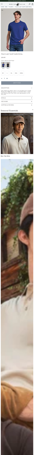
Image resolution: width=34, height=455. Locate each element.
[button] (17, 88)
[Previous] (28, 111)
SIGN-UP (10, 0)
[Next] (32, 110)
